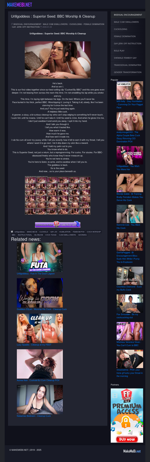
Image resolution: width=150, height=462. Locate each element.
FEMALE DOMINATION (94, 24)
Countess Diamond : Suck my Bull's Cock (129, 288)
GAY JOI (53, 231)
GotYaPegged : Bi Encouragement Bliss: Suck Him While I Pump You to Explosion (128, 257)
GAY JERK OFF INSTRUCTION (26, 27)
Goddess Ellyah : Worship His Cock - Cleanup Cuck (42, 309)
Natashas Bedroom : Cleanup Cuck (34, 415)
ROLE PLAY (119, 50)
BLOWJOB (38, 234)
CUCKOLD (43, 231)
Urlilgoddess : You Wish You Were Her (128, 167)
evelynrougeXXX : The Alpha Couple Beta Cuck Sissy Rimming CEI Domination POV (128, 136)
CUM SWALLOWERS (67, 234)
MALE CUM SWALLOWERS (55, 24)
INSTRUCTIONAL (25, 234)
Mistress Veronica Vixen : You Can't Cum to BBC (129, 343)
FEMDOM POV (79, 231)
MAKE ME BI (32, 231)
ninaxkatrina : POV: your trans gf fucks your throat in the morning (130, 372)
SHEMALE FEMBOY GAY (125, 57)
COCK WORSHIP (94, 231)
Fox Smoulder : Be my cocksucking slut (127, 316)
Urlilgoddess (20, 231)
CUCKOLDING (75, 24)
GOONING (82, 234)
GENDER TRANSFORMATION (128, 72)
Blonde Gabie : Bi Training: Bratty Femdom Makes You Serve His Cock (130, 197)
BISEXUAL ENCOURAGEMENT (27, 24)
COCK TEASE (51, 234)
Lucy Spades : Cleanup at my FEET (34, 344)
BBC (14, 234)
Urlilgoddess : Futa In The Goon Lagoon (36, 273)
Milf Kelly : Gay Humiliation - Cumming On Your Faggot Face (130, 104)
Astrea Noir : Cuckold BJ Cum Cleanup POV (38, 380)
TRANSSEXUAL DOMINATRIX (127, 65)
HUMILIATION (64, 231)
